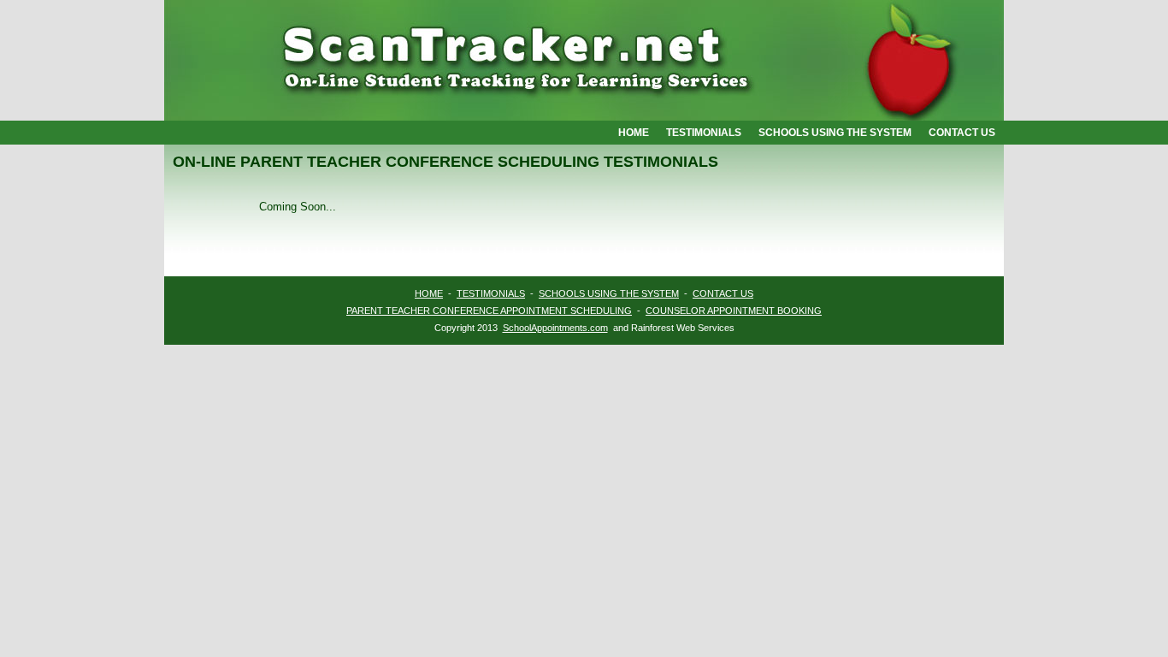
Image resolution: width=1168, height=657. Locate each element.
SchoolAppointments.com (555, 328)
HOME (429, 293)
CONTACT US (723, 293)
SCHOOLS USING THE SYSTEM (609, 293)
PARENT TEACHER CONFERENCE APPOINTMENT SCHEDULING (489, 310)
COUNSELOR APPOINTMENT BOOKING (734, 310)
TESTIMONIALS (491, 293)
